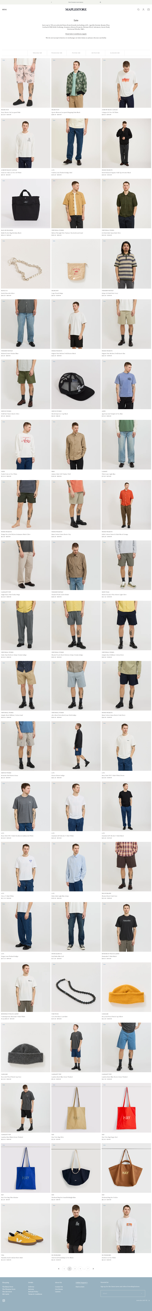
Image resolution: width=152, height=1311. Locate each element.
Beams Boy (55, 291)
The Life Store (7, 1291)
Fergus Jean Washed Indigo (9, 956)
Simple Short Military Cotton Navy (113, 655)
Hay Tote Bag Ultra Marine (9, 1197)
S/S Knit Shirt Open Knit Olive (111, 233)
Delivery (31, 1286)
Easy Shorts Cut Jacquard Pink (10, 112)
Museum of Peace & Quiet (110, 954)
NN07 (53, 471)
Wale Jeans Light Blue (108, 474)
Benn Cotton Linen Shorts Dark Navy (113, 715)
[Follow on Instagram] (3, 1300)
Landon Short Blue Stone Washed (62, 1077)
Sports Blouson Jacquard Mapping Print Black (66, 112)
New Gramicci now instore (75, 2)
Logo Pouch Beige (57, 293)
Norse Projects (107, 170)
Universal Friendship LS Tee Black (62, 1258)
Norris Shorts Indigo (58, 775)
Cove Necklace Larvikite (60, 1016)
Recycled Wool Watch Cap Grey (11, 1077)
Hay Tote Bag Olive (58, 1137)
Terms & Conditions (35, 1294)
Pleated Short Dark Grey (109, 896)
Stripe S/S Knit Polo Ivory (110, 293)
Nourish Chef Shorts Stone (9, 775)
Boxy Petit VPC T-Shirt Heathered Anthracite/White (17, 836)
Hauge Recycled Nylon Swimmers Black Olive (15, 534)
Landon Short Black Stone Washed (12, 1137)
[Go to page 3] (93, 1269)
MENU (4, 9)
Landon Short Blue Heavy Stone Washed (114, 1077)
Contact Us (59, 1286)
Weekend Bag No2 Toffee (110, 1197)
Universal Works (58, 230)
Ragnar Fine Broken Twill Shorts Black (64, 353)
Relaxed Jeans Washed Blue (9, 353)
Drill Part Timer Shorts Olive (10, 414)
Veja (2, 1255)
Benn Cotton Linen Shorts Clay (61, 534)
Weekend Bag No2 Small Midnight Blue (64, 1197)
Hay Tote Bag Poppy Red (109, 1137)
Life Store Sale (95, 53)
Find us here (80, 1286)
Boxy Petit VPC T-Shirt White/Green (113, 775)
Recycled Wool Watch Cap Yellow (112, 1016)
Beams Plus (5, 110)
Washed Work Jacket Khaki (60, 595)
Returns (31, 1289)
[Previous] (51, 2)
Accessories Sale (115, 53)
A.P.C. (53, 170)
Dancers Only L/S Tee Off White (11, 173)
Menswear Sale (37, 53)
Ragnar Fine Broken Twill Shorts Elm (113, 353)
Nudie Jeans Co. (57, 954)
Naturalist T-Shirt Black (109, 956)
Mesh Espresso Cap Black (60, 414)
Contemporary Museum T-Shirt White (13, 1016)
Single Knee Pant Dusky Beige (10, 595)
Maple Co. (4, 291)
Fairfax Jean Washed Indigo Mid (62, 173)
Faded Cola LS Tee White (9, 474)
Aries (103, 411)
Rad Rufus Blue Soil (58, 956)
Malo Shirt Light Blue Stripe (60, 896)
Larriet (104, 471)
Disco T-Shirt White (7, 896)
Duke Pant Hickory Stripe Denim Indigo (14, 655)
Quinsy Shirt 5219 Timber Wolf (61, 474)
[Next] (100, 2)
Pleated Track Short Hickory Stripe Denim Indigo (67, 655)
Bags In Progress (7, 230)
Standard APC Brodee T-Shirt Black (113, 836)
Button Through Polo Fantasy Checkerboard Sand (67, 233)
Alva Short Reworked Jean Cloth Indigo (64, 715)
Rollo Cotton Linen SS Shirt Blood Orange (115, 534)
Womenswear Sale (56, 53)
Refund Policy (33, 1291)
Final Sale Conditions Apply (76, 34)
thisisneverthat (107, 291)
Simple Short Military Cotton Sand (12, 715)
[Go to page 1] (59, 1269)
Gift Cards (5, 1294)
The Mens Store (7, 1286)
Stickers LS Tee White (109, 1258)
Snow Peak (105, 592)
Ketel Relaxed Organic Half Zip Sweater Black (116, 173)
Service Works (6, 411)
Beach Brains (106, 893)
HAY (53, 1134)
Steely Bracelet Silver (8, 293)
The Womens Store (8, 1289)
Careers (58, 1291)
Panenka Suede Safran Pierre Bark (12, 1258)
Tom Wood (55, 1014)
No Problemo (56, 1255)
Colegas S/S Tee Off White (110, 112)
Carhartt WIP (6, 592)
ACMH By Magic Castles (110, 110)
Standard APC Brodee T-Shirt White (63, 836)
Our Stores (59, 1289)
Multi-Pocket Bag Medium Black (11, 233)
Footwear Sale (76, 53)
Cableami (105, 1014)
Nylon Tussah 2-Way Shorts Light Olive (114, 595)
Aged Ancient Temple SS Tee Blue (112, 414)
